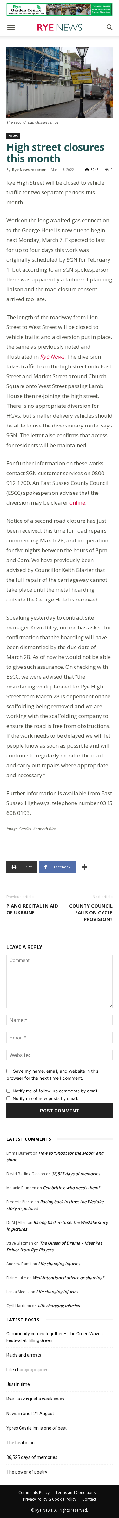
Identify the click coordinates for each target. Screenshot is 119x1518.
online (77, 502)
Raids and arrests (23, 1355)
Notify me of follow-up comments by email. (55, 1090)
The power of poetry (26, 1471)
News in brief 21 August (30, 1413)
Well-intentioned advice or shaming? (68, 1277)
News (13, 136)
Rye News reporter (29, 169)
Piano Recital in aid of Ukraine (32, 909)
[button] (11, 27)
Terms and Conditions (76, 1492)
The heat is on (20, 1442)
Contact (89, 1499)
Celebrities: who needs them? (71, 1188)
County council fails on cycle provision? (91, 912)
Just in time (18, 1384)
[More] (84, 867)
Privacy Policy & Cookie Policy (49, 1499)
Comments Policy (34, 1492)
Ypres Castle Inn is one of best (36, 1428)
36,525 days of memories (76, 1174)
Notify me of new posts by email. (45, 1098)
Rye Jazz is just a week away (35, 1398)
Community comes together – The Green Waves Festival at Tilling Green (54, 1337)
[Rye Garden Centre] (59, 9)
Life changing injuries (59, 1263)
